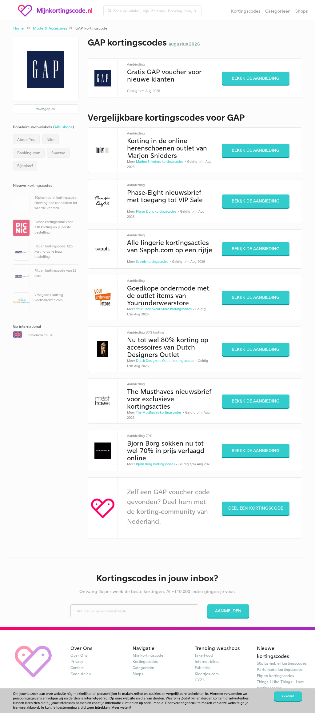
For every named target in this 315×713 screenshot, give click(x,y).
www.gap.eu (45, 109)
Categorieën (278, 11)
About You (26, 139)
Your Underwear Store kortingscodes (164, 309)
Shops (301, 11)
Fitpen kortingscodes (275, 675)
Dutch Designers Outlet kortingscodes (165, 361)
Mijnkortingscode (148, 655)
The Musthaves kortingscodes (158, 412)
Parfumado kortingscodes (280, 669)
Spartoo (58, 152)
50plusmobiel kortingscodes (282, 663)
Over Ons (78, 655)
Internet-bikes (207, 661)
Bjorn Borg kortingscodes (155, 464)
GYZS (200, 679)
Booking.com (28, 152)
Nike (50, 139)
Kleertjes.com (207, 673)
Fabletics (202, 667)
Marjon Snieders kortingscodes (159, 161)
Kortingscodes (246, 11)
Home (18, 28)
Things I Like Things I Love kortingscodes (280, 684)
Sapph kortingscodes (152, 261)
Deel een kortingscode (255, 508)
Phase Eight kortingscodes (156, 211)
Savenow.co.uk (40, 335)
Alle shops (63, 126)
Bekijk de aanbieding (256, 78)
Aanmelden (228, 611)
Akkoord (287, 696)
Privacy (76, 661)
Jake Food (204, 655)
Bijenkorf (25, 165)
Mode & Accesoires (50, 28)
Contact (77, 667)
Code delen (80, 673)
